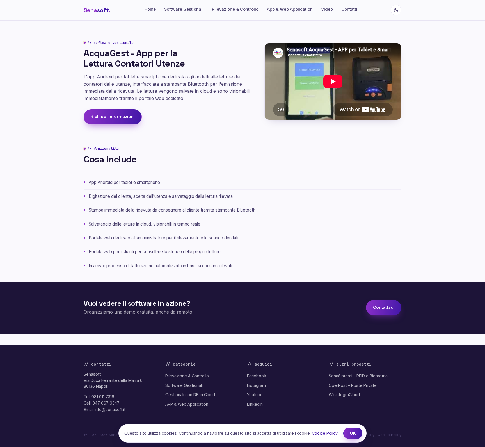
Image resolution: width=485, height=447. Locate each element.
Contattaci (383, 307)
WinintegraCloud (344, 394)
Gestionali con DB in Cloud (190, 394)
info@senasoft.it (110, 409)
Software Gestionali (183, 9)
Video (327, 9)
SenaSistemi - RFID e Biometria (358, 375)
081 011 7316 (102, 396)
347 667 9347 (106, 403)
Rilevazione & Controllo (235, 9)
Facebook (256, 375)
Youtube (255, 394)
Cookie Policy (389, 434)
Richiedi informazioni (113, 116)
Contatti (349, 9)
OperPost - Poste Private (353, 385)
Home (150, 9)
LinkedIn (255, 404)
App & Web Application (290, 9)
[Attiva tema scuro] (396, 10)
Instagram (256, 385)
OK (353, 433)
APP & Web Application (186, 404)
